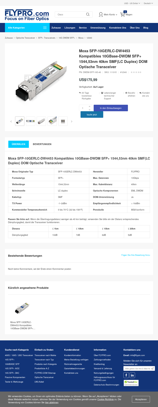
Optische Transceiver (44, 377)
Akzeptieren (141, 399)
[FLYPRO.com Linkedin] (132, 375)
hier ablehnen (51, 402)
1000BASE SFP (12, 364)
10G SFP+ (10, 359)
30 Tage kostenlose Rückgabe (86, 95)
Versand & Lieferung (103, 368)
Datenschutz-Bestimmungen (106, 384)
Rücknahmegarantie (73, 364)
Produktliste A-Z (42, 368)
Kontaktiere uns (146, 94)
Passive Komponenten (15, 377)
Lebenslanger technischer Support (110, 95)
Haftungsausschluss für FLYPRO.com (104, 379)
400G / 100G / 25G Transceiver (19, 355)
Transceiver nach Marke (45, 355)
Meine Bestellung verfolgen (76, 359)
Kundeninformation (72, 355)
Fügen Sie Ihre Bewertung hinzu (135, 255)
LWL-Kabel (39, 381)
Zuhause (56, 27)
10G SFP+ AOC (12, 368)
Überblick (18, 144)
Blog (145, 27)
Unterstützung (98, 27)
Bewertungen (42, 144)
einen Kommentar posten (58, 268)
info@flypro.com (137, 355)
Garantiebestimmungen (74, 368)
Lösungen (69, 27)
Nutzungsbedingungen (104, 372)
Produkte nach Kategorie (46, 364)
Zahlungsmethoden (102, 359)
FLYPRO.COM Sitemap (45, 372)
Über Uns (135, 27)
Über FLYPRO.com (102, 355)
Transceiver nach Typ (44, 359)
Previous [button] (11, 121)
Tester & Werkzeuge (14, 381)
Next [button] (71, 121)
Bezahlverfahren (131, 94)
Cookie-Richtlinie (105, 399)
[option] (19, 121)
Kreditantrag (99, 364)
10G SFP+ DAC (12, 372)
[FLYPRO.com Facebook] (126, 375)
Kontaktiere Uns (117, 27)
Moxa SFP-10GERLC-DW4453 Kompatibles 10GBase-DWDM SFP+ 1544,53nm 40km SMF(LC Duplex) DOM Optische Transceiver (23, 325)
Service (83, 27)
